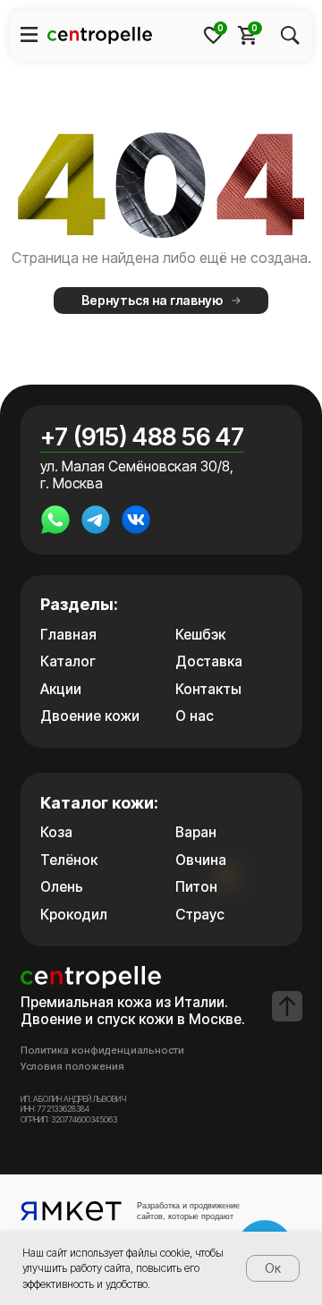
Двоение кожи (90, 716)
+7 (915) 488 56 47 (142, 437)
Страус (200, 914)
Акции (60, 689)
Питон (196, 886)
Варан (195, 832)
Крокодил (73, 914)
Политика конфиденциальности (102, 1050)
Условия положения (72, 1066)
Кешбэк (200, 634)
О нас (194, 716)
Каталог (68, 661)
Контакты (208, 689)
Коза (56, 832)
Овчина (200, 860)
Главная (68, 634)
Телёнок (68, 860)
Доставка (208, 661)
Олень (61, 886)
